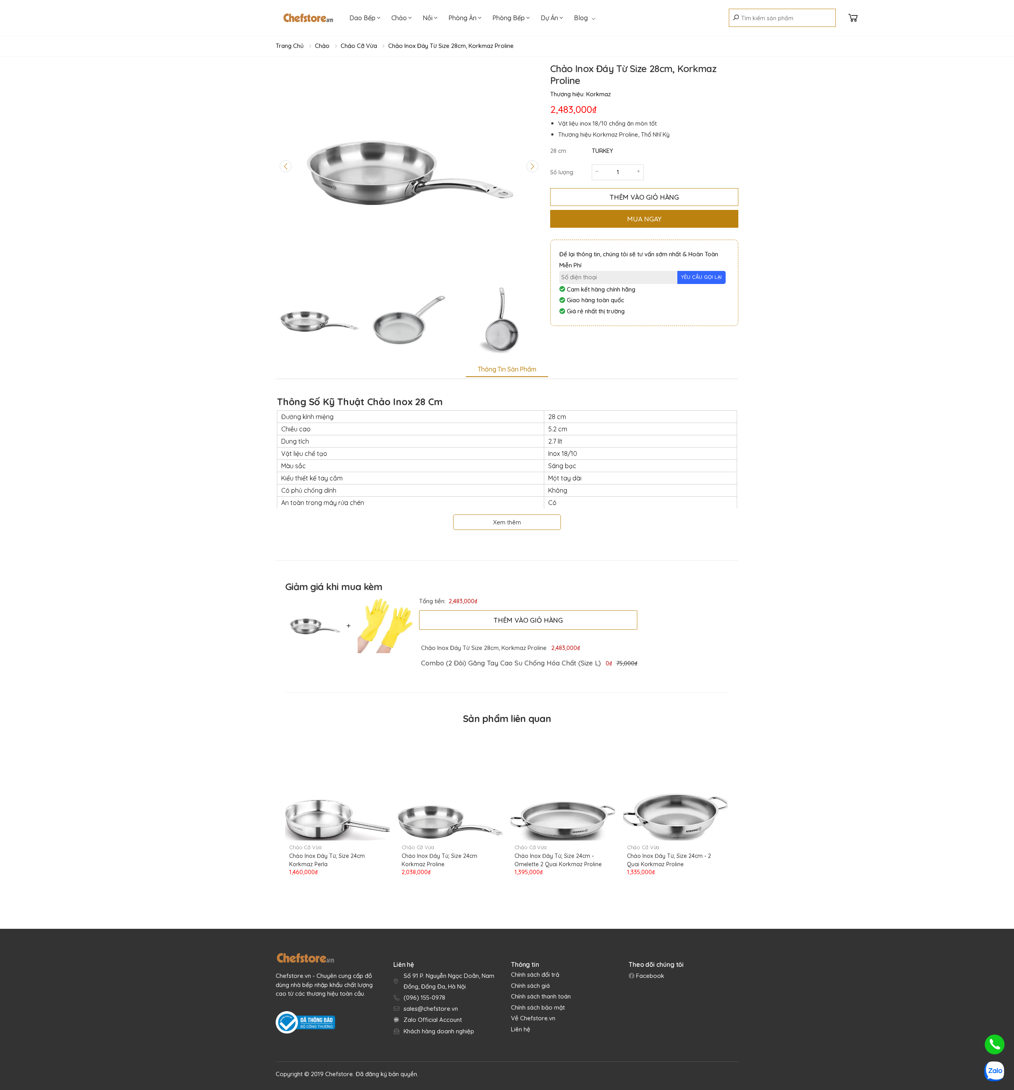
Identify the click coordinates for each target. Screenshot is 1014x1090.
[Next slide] (532, 166)
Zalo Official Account (433, 1019)
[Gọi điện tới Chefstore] (994, 1044)
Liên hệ (520, 1029)
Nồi (428, 18)
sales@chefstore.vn (431, 1008)
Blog (581, 18)
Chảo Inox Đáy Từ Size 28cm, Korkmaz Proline (451, 46)
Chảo (399, 18)
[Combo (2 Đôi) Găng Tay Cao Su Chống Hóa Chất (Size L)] (383, 625)
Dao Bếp (363, 18)
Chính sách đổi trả (535, 974)
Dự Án (550, 18)
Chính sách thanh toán (541, 996)
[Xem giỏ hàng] (853, 18)
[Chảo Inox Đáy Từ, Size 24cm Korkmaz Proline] (450, 785)
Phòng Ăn (463, 18)
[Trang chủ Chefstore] (308, 18)
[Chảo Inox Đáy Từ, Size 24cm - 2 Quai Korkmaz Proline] (675, 785)
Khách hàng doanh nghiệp (439, 1031)
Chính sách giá (530, 985)
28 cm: (558, 150)
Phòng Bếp (509, 18)
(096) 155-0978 (424, 997)
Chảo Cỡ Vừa (359, 46)
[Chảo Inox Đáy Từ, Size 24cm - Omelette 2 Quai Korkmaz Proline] (563, 785)
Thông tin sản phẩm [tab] (507, 369)
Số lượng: (562, 172)
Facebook (649, 975)
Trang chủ (290, 46)
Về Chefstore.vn (533, 1018)
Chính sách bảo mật (538, 1007)
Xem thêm (507, 522)
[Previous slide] (286, 166)
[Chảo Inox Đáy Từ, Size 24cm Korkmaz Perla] (337, 785)
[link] (510, 663)
